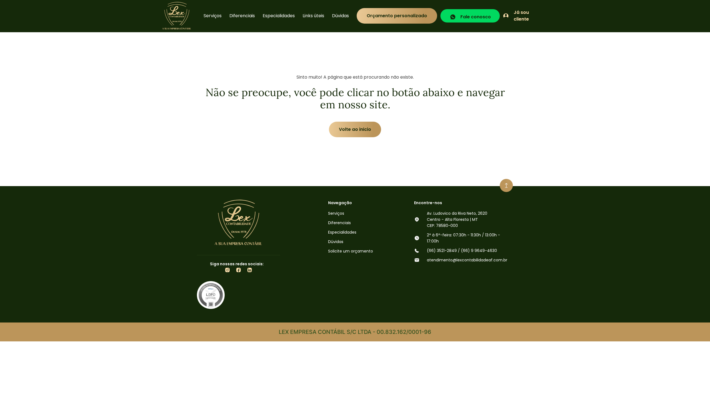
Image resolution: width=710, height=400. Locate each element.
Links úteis (313, 15)
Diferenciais (242, 15)
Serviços (213, 15)
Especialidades (279, 15)
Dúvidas (340, 15)
